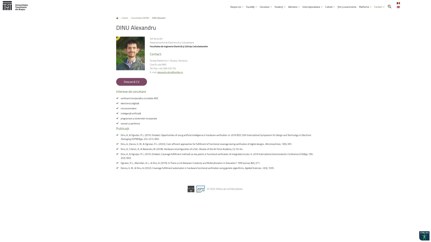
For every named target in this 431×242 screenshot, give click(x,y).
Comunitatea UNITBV (140, 17)
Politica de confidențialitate (229, 189)
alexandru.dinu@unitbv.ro (170, 72)
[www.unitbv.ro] (15, 6)
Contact (125, 17)
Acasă (117, 18)
